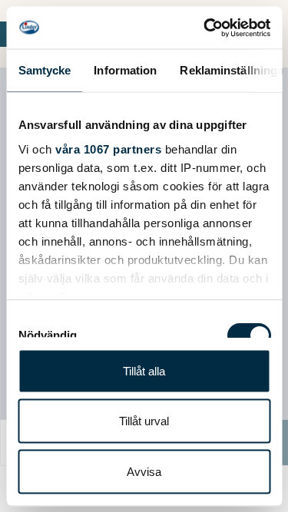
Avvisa (144, 470)
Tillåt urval (144, 421)
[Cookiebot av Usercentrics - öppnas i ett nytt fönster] (205, 28)
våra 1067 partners (108, 148)
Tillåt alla (144, 370)
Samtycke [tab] (44, 70)
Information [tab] (125, 70)
